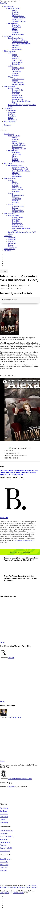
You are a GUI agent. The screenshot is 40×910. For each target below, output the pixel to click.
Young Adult (16, 154)
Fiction (14, 137)
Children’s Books (18, 162)
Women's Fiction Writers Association (20, 779)
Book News (8, 163)
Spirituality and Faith (19, 149)
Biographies (16, 152)
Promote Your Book (6, 831)
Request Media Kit (6, 848)
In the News (16, 174)
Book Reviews (9, 134)
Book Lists (15, 221)
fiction (32, 470)
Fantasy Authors (17, 189)
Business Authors (18, 195)
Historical (15, 202)
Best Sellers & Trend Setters (21, 171)
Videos (14, 230)
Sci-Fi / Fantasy (17, 147)
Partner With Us (5, 842)
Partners (10, 245)
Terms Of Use (16, 887)
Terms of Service (5, 887)
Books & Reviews (14, 136)
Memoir (14, 156)
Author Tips (4, 833)
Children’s (15, 197)
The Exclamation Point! (20, 169)
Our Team (11, 241)
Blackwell (26, 470)
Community (8, 236)
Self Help (15, 160)
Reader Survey (5, 851)
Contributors (12, 243)
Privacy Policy (31, 885)
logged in (12, 787)
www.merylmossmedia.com (24, 540)
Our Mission (12, 239)
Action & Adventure (19, 145)
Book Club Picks (17, 226)
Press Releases (17, 176)
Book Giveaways (9, 249)
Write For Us (12, 247)
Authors (10, 180)
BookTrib (14, 285)
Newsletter (7, 250)
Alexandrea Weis (6, 470)
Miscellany (15, 173)
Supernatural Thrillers (13, 472)
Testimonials (4, 839)
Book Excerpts (17, 223)
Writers (10, 204)
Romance (15, 141)
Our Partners (4, 817)
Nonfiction (15, 139)
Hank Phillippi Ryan (14, 717)
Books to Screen (17, 225)
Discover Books (9, 213)
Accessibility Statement (29, 887)
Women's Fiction (17, 474)
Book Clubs (4, 862)
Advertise (3, 845)
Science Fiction (17, 187)
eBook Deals (4, 865)
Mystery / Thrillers (18, 143)
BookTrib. (3, 3)
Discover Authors (9, 178)
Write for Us (4, 822)
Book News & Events (15, 165)
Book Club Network (6, 836)
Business (15, 158)
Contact (2, 820)
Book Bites (16, 219)
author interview (17, 470)
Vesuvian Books (26, 472)
